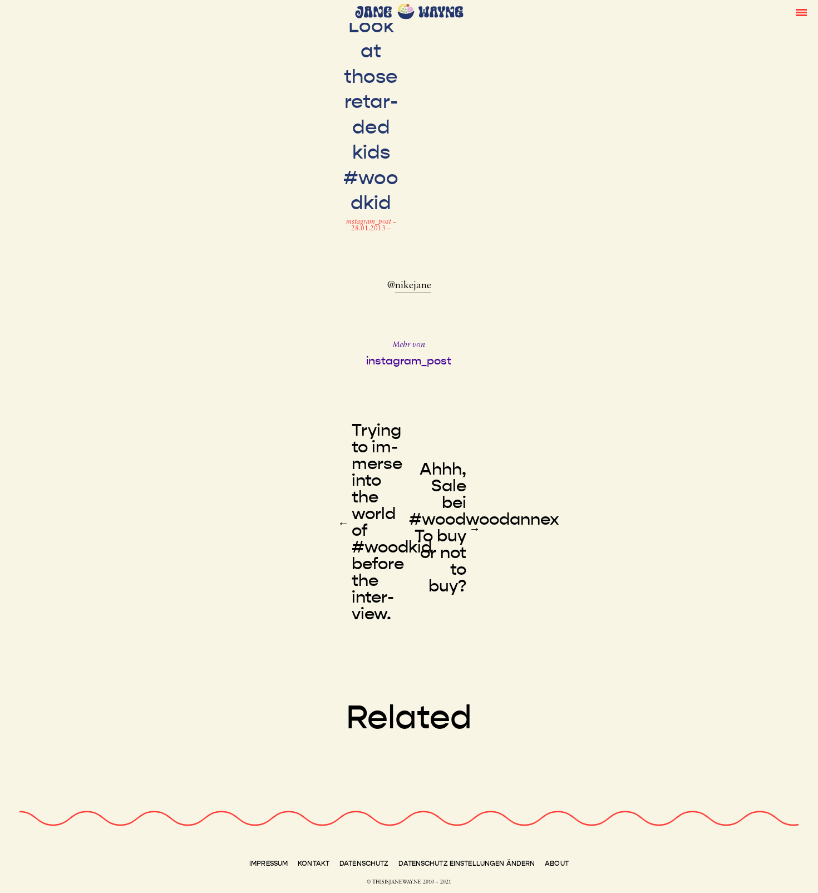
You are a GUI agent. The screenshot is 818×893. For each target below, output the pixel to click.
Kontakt (313, 863)
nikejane (413, 286)
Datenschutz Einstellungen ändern (466, 863)
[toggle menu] (801, 11)
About (557, 863)
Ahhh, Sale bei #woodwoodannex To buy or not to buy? (484, 527)
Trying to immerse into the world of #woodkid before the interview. (392, 522)
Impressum (268, 863)
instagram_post (369, 222)
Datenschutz (363, 863)
